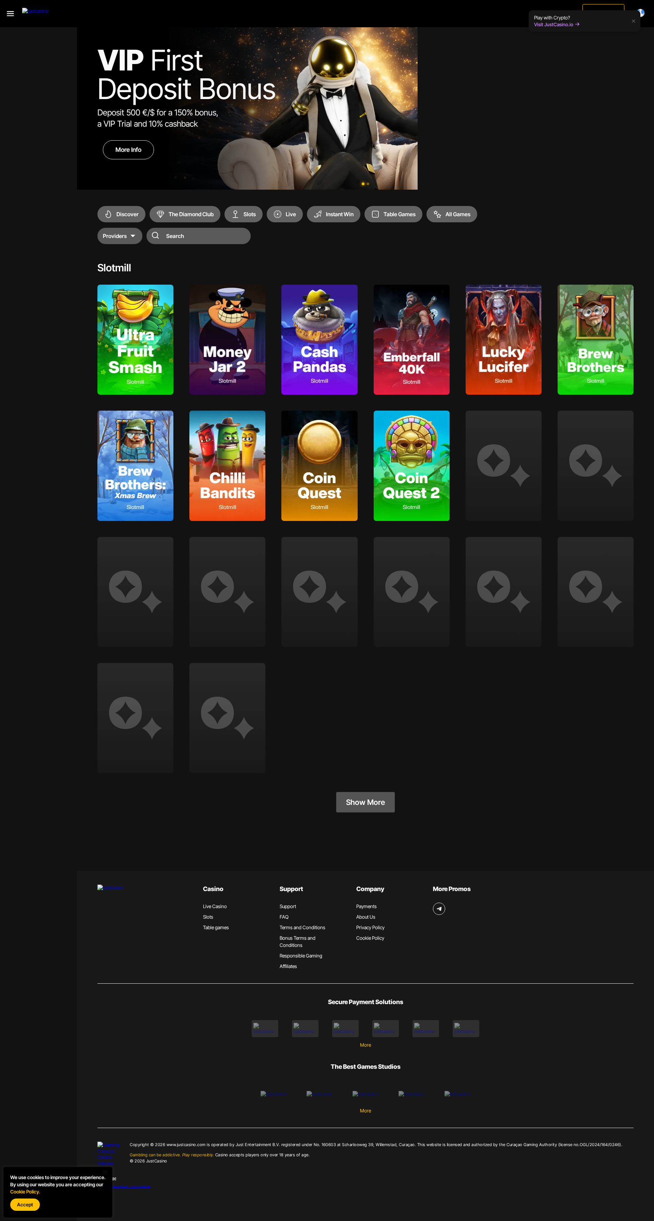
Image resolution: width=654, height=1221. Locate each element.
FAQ (284, 917)
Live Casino (215, 906)
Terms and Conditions (302, 927)
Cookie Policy (370, 938)
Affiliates (288, 966)
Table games (216, 927)
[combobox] (641, 13)
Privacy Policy (370, 927)
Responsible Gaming (301, 955)
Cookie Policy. (25, 1191)
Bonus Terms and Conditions (297, 941)
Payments (366, 906)
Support (288, 906)
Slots (208, 917)
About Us (365, 917)
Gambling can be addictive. (172, 1154)
